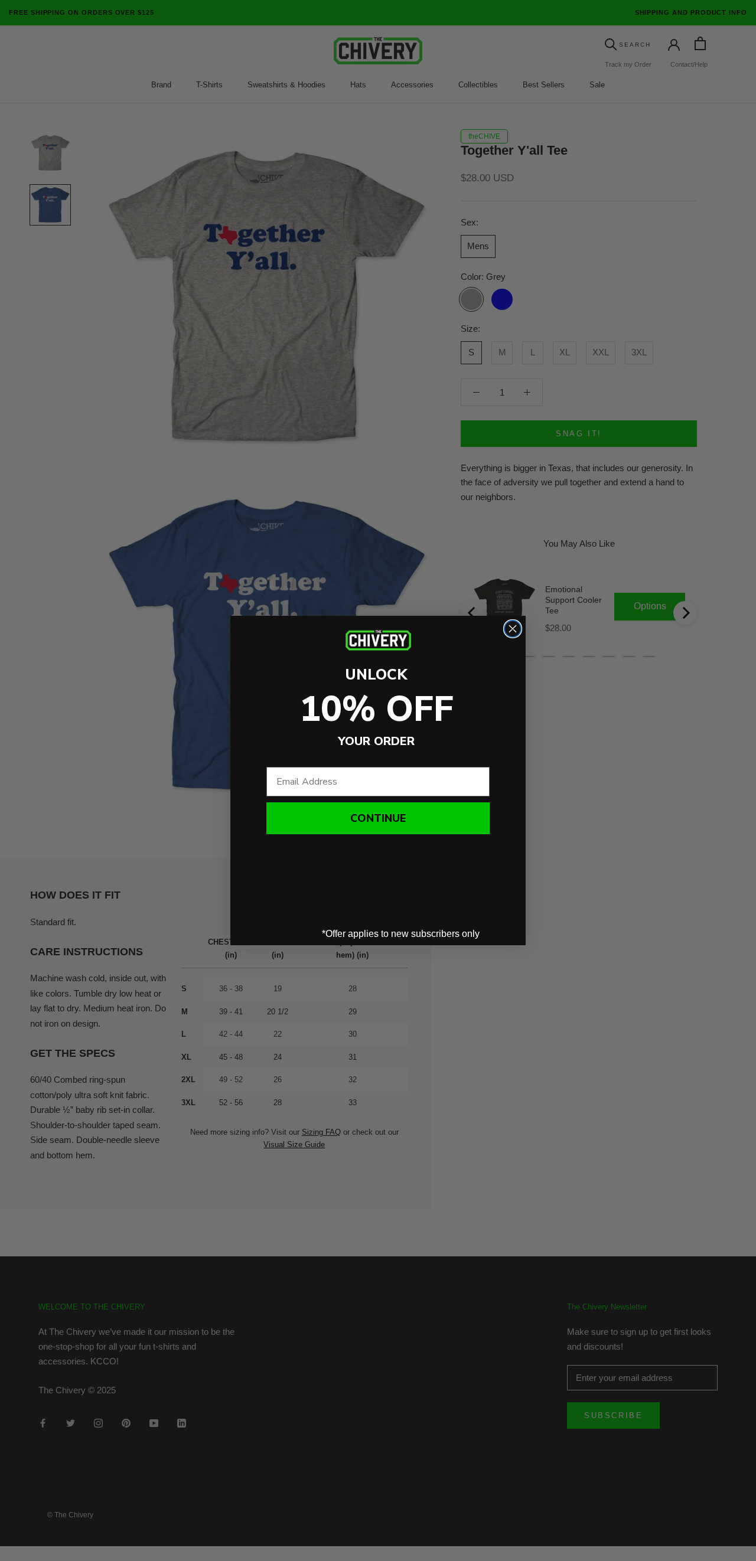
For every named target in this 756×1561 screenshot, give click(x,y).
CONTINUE (378, 818)
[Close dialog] (512, 629)
